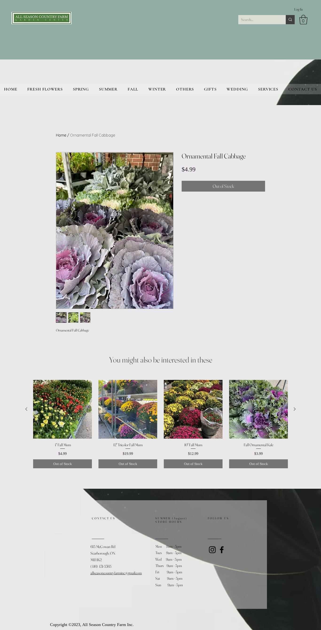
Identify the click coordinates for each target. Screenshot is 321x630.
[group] (160, 424)
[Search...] (290, 19)
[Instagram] (212, 549)
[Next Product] (295, 409)
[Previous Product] (26, 409)
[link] (303, 19)
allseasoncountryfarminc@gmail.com (116, 573)
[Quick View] (62, 409)
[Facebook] (221, 549)
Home (61, 135)
